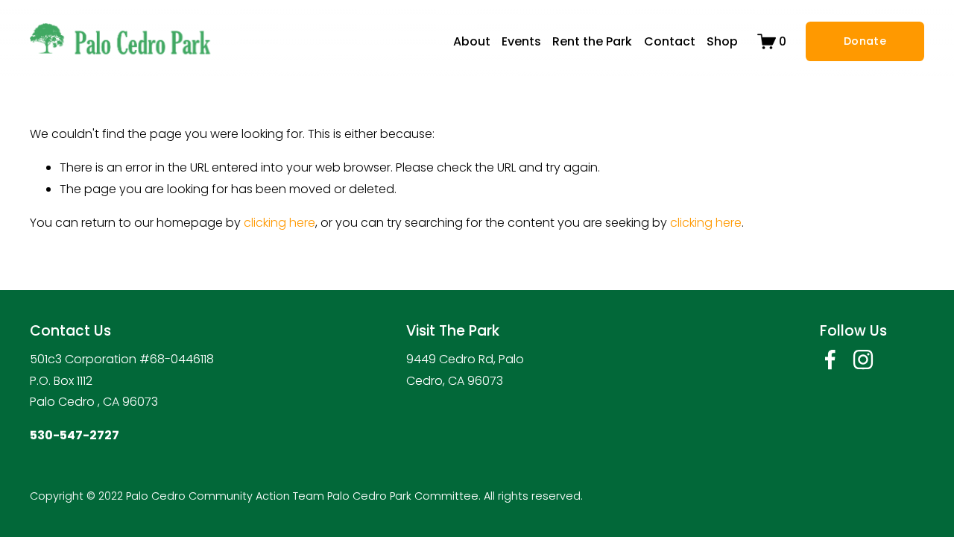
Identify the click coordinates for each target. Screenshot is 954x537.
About (471, 41)
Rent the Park (592, 41)
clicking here (279, 222)
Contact (669, 41)
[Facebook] (830, 359)
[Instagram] (863, 359)
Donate (865, 41)
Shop (722, 41)
